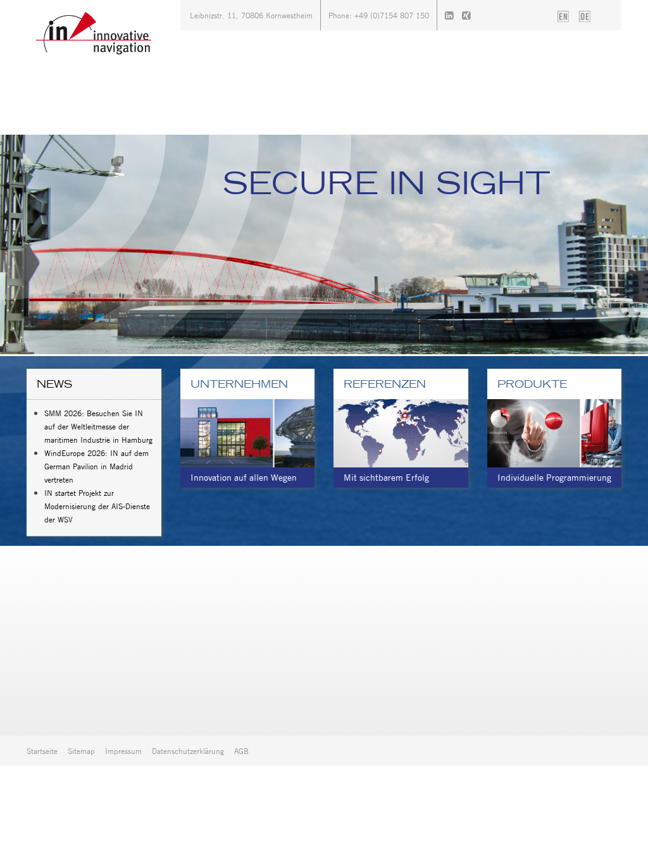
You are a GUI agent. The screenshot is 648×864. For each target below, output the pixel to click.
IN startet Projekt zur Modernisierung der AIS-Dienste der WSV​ (97, 506)
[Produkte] (554, 432)
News (54, 384)
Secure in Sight (387, 182)
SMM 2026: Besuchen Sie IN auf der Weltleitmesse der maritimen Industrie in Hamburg (98, 426)
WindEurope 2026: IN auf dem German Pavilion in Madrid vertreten (96, 466)
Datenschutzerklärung (188, 751)
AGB (241, 751)
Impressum (123, 751)
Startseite (42, 751)
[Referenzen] (400, 432)
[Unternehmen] (247, 432)
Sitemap (81, 751)
